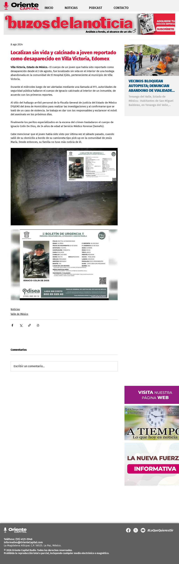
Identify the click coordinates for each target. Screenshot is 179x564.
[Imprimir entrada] (38, 325)
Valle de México (19, 314)
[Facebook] (128, 530)
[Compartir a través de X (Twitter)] (21, 325)
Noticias (15, 309)
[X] (135, 530)
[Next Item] (174, 60)
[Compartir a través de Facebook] (12, 325)
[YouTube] (143, 530)
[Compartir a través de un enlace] (29, 325)
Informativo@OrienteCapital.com (23, 542)
